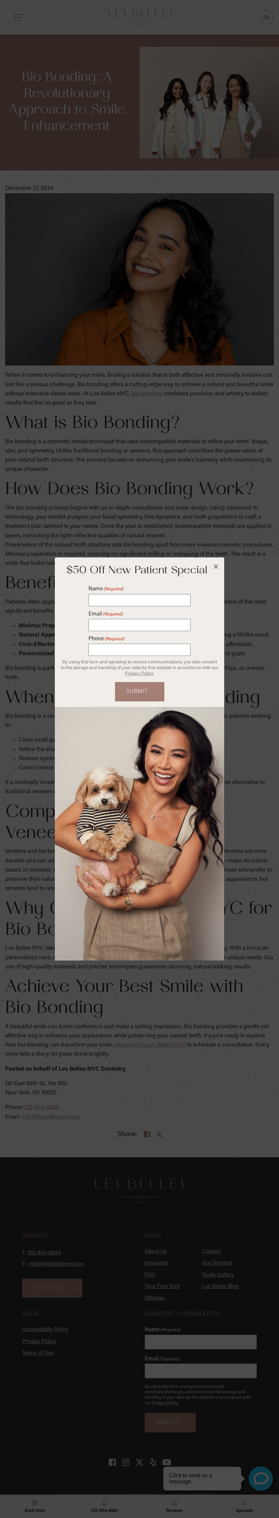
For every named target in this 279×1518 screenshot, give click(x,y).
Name (106, 589)
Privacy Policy (139, 674)
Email (105, 614)
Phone (106, 639)
